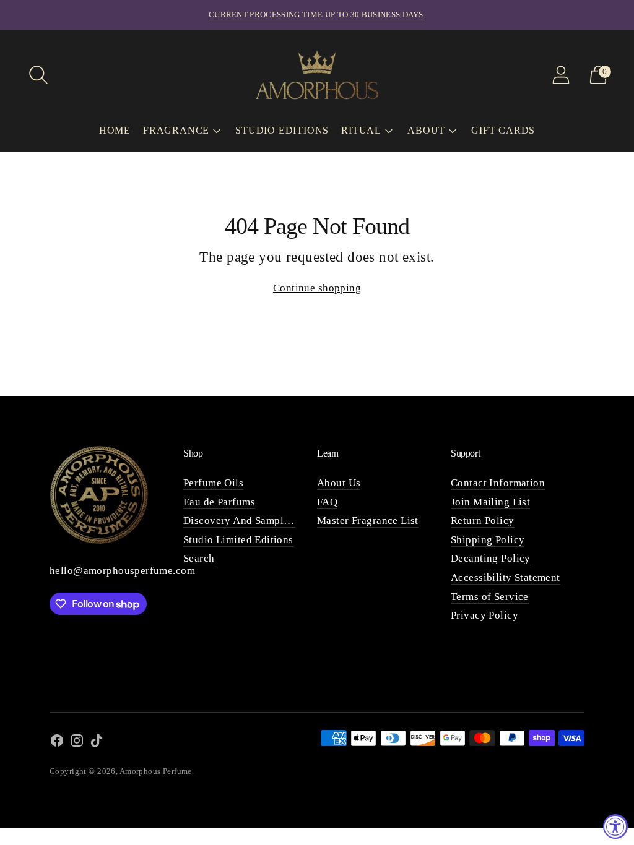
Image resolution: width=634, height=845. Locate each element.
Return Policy (483, 520)
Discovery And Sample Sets (247, 520)
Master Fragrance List (368, 520)
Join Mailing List (490, 502)
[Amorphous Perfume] (317, 74)
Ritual (361, 130)
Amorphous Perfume (155, 771)
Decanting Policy (491, 558)
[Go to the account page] (561, 75)
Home (115, 130)
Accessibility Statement (505, 577)
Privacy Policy (484, 615)
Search (199, 558)
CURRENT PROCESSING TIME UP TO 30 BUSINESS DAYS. (317, 14)
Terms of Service (490, 597)
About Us (338, 483)
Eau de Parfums (219, 502)
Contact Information (498, 483)
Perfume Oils (213, 483)
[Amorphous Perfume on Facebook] (57, 743)
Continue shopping (317, 288)
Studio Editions (282, 130)
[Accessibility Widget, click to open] (615, 826)
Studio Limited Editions (238, 540)
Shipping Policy (487, 540)
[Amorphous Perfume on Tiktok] (96, 743)
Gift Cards (503, 130)
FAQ (327, 502)
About (426, 130)
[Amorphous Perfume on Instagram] (76, 743)
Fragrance (176, 130)
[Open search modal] (38, 75)
